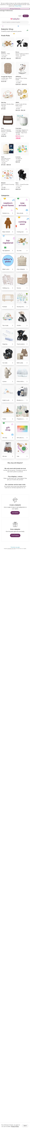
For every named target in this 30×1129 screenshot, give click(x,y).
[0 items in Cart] (28, 19)
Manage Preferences (15, 8)
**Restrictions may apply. (15, 547)
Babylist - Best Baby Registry (15, 19)
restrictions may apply (11, 548)
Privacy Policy (18, 6)
